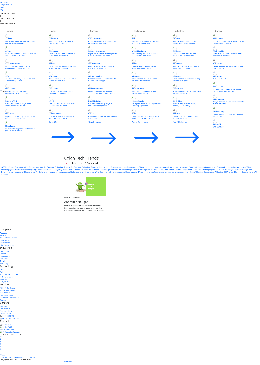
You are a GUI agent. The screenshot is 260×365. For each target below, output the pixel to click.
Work (53, 31)
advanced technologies (161, 167)
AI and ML (196, 169)
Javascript (3, 279)
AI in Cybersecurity (89, 172)
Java (1, 269)
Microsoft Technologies (9, 274)
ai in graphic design (116, 172)
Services (94, 31)
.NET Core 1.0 (6, 167)
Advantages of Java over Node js (182, 167)
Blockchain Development (9, 298)
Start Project (5, 243)
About (10, 31)
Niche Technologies (7, 288)
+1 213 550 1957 (8, 329)
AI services (179, 172)
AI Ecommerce (28, 172)
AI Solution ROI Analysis (224, 172)
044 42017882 (7, 327)
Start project (4, 2)
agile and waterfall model (70, 169)
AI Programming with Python (148, 172)
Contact (218, 31)
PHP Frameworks (6, 277)
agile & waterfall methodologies (21, 169)
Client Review (5, 240)
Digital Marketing (6, 295)
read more (68, 361)
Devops (3, 300)
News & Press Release (8, 238)
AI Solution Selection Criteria (244, 172)
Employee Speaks (6, 311)
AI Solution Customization (205, 172)
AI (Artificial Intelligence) (170, 169)
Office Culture (5, 313)
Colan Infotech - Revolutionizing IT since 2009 (17, 357)
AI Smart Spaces (189, 172)
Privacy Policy (25, 360)
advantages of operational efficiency (209, 167)
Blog (1, 10)
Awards (3, 235)
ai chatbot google (207, 169)
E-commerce (5, 256)
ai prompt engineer (167, 172)
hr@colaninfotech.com (10, 318)
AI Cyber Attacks (220, 169)
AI (160, 169)
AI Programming (130, 172)
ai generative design (61, 172)
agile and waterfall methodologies (47, 169)
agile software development (118, 169)
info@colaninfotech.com (8, 23)
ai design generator (233, 169)
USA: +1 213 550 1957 (7, 18)
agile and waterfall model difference (93, 169)
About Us (3, 233)
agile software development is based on (144, 169)
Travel (2, 261)
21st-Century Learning (33, 167)
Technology (139, 31)
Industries (179, 31)
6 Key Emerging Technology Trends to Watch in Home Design (92, 167)
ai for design (39, 172)
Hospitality (4, 263)
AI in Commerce (75, 172)
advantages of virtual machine (234, 167)
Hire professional (6, 5)
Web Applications (6, 293)
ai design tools (246, 169)
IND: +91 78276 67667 (7, 14)
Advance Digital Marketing (142, 167)
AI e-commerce (17, 172)
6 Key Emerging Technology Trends (55, 167)
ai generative (49, 172)
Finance (3, 254)
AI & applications (186, 169)
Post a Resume (5, 309)
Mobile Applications (7, 290)
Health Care (4, 251)
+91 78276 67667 (8, 325)
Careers (2, 7)
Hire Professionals (7, 245)
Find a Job (3, 306)
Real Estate (4, 258)
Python (2, 272)
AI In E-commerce (102, 172)
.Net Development (18, 167)
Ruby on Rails (5, 282)
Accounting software (124, 167)
